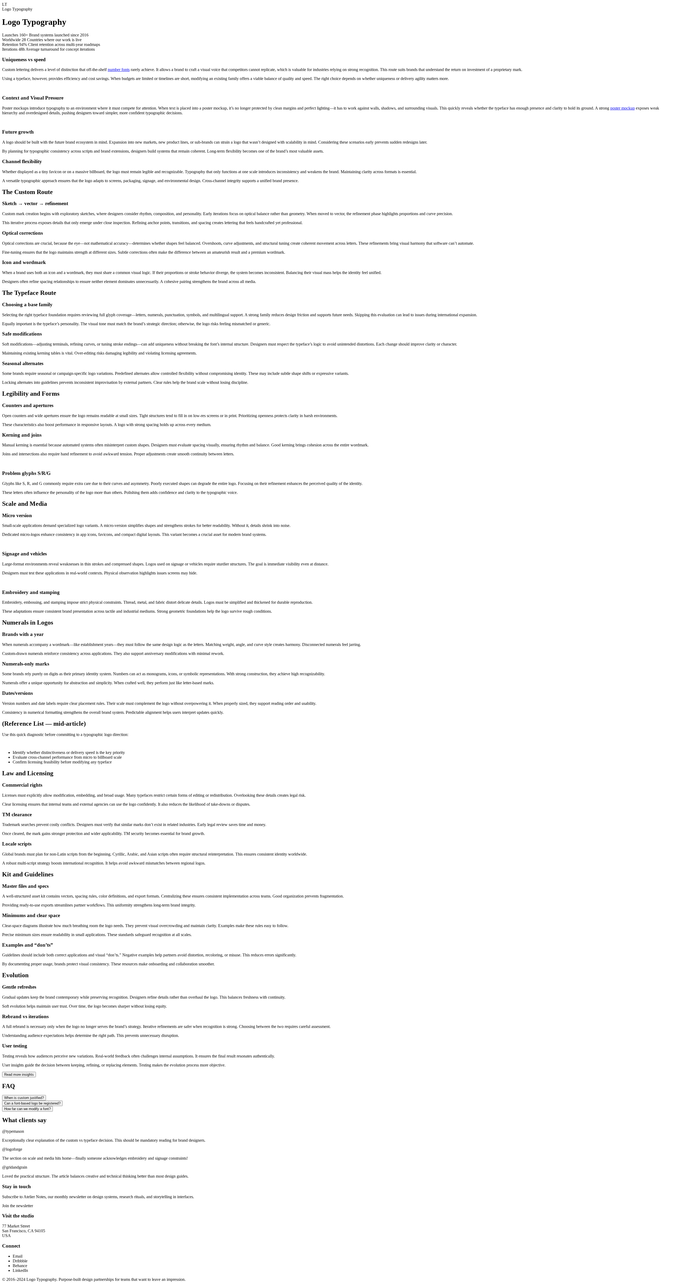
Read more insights (19, 1075)
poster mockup (622, 108)
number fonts (119, 69)
